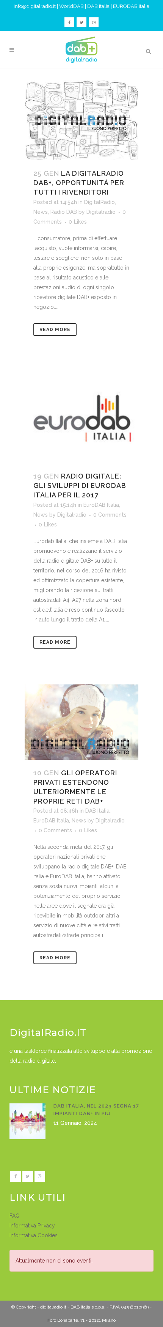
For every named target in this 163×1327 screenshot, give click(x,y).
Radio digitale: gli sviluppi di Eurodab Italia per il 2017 (79, 485)
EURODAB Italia (131, 6)
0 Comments (110, 515)
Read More (55, 329)
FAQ (14, 1216)
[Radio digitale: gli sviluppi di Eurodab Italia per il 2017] (81, 417)
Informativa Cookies (33, 1235)
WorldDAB (71, 6)
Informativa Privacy (32, 1226)
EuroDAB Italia (101, 505)
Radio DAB (63, 212)
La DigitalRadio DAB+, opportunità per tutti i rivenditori (78, 182)
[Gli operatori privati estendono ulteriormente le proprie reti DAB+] (81, 722)
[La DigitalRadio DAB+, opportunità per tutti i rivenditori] (81, 120)
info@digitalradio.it (35, 6)
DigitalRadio (99, 202)
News (40, 212)
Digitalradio (101, 212)
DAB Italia (98, 6)
